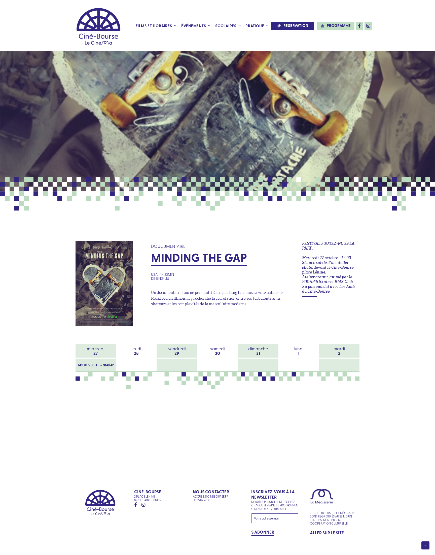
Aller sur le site (327, 533)
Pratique (254, 25)
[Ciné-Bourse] (98, 26)
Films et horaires (154, 25)
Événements (193, 25)
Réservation (295, 25)
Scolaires (225, 25)
